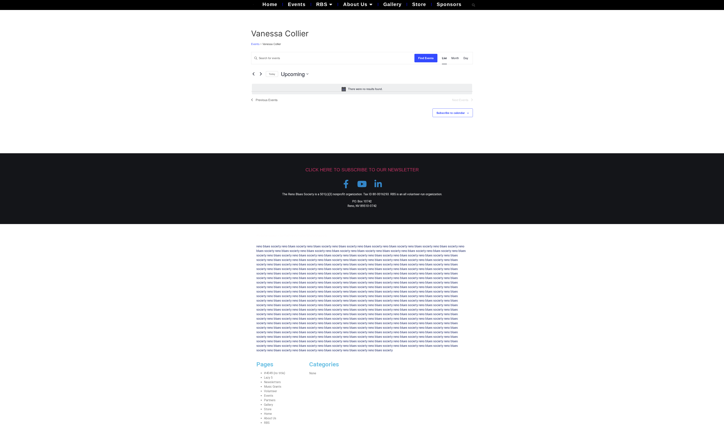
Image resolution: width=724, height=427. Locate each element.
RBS (321, 4)
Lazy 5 (268, 377)
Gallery (392, 4)
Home (269, 4)
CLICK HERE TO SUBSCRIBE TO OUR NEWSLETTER (362, 169)
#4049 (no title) (274, 373)
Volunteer (270, 391)
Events (297, 4)
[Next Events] (260, 74)
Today (272, 73)
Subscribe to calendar (450, 113)
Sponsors (449, 4)
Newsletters (272, 382)
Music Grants (272, 386)
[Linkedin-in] (378, 184)
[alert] (362, 89)
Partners (269, 400)
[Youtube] (362, 184)
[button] (473, 5)
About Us (355, 4)
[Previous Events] (253, 74)
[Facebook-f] (346, 184)
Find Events (426, 58)
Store (419, 4)
